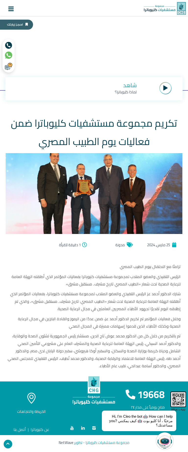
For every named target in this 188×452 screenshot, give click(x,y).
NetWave (66, 442)
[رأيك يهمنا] (8, 66)
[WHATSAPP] (8, 55)
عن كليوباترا (40, 429)
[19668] (8, 45)
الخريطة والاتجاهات (31, 411)
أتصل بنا (19, 429)
